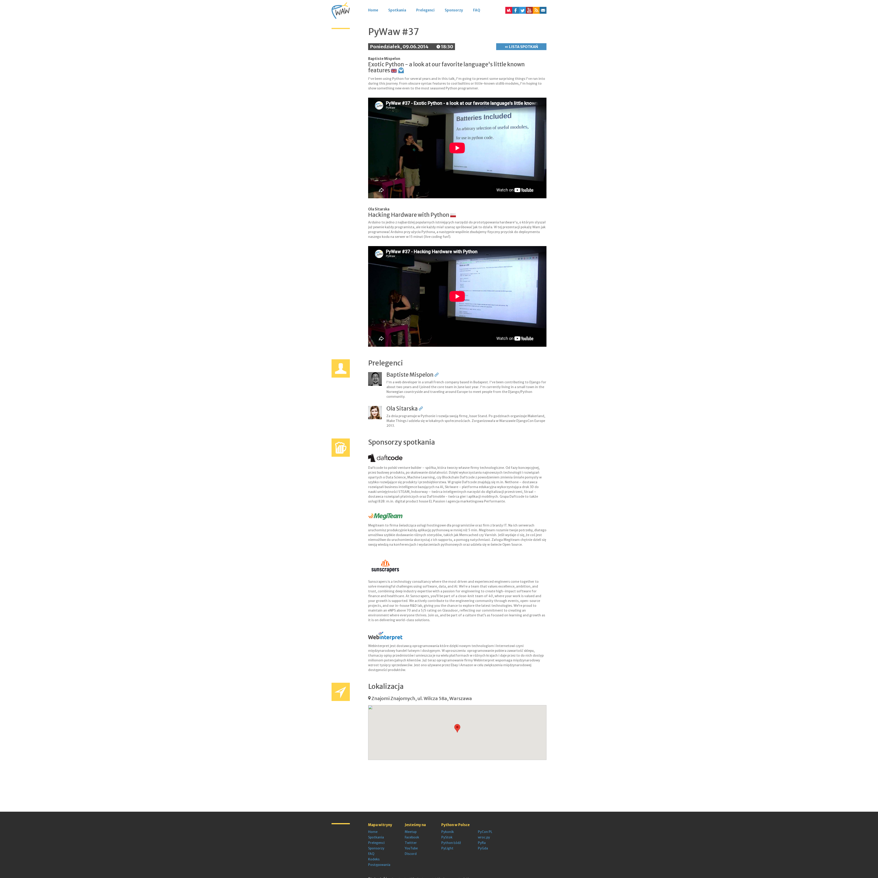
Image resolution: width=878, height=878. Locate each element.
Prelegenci (425, 10)
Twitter (411, 843)
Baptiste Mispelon (384, 58)
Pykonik (447, 832)
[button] (536, 10)
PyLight (447, 848)
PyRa (482, 843)
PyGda (483, 848)
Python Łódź (451, 843)
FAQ (476, 10)
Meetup (411, 832)
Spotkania (397, 10)
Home (373, 10)
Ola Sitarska (378, 209)
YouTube (411, 848)
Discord (411, 854)
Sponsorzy (454, 10)
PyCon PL (485, 832)
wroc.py (484, 837)
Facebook (412, 837)
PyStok (446, 837)
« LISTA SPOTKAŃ (521, 46)
